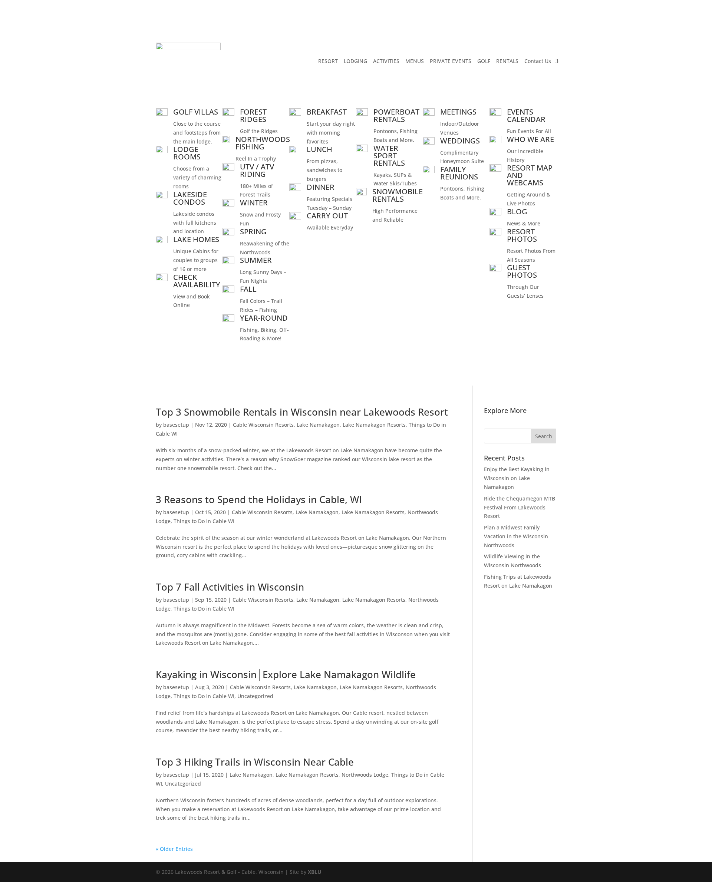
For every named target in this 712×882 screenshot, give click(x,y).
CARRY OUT (327, 216)
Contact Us (537, 61)
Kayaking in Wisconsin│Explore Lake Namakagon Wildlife (286, 674)
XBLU (315, 871)
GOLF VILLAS (195, 112)
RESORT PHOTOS (522, 235)
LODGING (355, 61)
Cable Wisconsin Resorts (263, 424)
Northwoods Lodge (365, 774)
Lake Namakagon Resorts (374, 424)
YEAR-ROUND (264, 318)
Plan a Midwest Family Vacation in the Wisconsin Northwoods (516, 536)
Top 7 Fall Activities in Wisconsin (230, 587)
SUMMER (256, 260)
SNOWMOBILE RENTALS (397, 195)
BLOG (517, 212)
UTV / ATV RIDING (257, 170)
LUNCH (319, 149)
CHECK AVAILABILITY (196, 281)
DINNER (320, 187)
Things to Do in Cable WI (204, 521)
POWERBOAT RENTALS (396, 115)
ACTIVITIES (386, 61)
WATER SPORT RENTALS (389, 155)
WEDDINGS (460, 141)
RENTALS (507, 61)
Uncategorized (255, 696)
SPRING (253, 232)
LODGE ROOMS (187, 153)
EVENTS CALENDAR (526, 115)
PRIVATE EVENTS (450, 61)
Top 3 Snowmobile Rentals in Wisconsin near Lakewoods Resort (302, 412)
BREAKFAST (327, 112)
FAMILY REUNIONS (459, 173)
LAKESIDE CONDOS (190, 198)
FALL (248, 289)
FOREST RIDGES (253, 115)
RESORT (328, 61)
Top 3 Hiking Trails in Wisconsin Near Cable (255, 762)
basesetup (176, 424)
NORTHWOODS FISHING (262, 143)
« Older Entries (174, 848)
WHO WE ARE (530, 139)
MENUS (414, 61)
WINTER (254, 203)
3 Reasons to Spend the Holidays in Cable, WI (259, 499)
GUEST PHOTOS (522, 271)
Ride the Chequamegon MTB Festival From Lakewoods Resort (519, 507)
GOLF (483, 61)
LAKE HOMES (196, 239)
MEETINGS (458, 112)
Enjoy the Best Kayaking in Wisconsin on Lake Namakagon (517, 478)
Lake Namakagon (318, 424)
